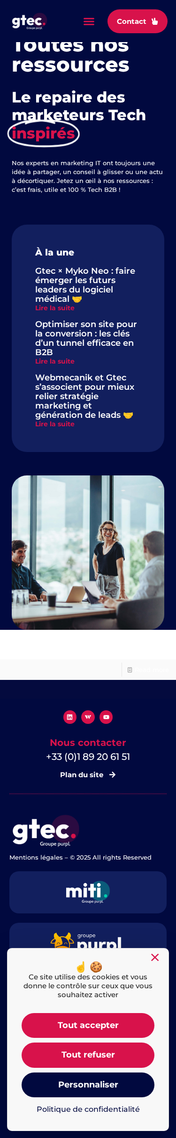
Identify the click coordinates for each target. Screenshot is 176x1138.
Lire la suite (55, 308)
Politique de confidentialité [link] (88, 1109)
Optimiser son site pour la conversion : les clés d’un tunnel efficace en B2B (86, 338)
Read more (152, 669)
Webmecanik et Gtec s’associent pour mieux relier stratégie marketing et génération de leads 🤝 (84, 396)
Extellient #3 (30, 647)
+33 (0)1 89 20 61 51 (88, 756)
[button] (89, 21)
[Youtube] (106, 717)
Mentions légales (36, 857)
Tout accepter (88, 1025)
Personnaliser (88, 1085)
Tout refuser (88, 1055)
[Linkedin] (70, 717)
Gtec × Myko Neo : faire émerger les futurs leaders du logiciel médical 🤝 (85, 285)
